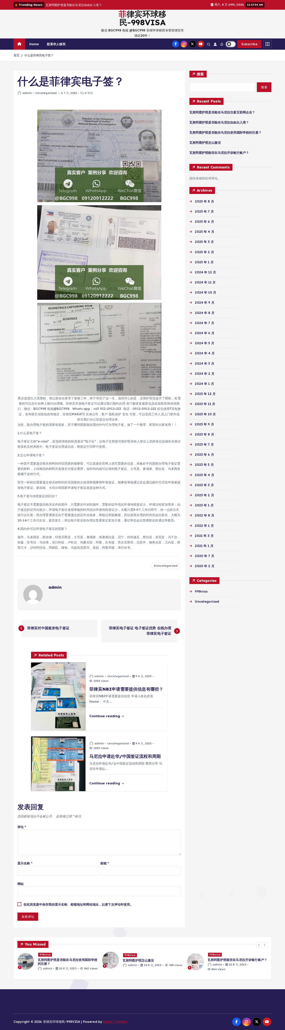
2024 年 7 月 (204, 323)
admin (27, 93)
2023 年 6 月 (204, 454)
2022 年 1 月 (204, 526)
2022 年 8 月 (204, 515)
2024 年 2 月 (204, 373)
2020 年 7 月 (204, 556)
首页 (16, 55)
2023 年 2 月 (204, 495)
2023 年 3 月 (204, 485)
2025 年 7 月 (204, 211)
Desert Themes (115, 1022)
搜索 (200, 74)
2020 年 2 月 (204, 566)
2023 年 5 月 (204, 465)
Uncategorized (46, 93)
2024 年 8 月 (204, 313)
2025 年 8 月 (204, 201)
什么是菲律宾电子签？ (39, 55)
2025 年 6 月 (204, 221)
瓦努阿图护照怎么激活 (205, 142)
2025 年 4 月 (204, 232)
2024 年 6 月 (204, 333)
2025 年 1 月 (204, 262)
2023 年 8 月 (204, 434)
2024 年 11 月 (205, 282)
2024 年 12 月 (205, 272)
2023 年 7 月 (204, 444)
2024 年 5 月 (204, 343)
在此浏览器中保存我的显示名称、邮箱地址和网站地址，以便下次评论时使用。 (78, 904)
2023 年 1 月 (204, 505)
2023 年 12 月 (205, 394)
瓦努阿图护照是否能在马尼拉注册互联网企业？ (222, 112)
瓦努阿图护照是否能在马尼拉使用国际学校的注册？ (225, 132)
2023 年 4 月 (204, 475)
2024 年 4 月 (205, 353)
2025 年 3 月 (204, 242)
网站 (20, 884)
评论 (21, 827)
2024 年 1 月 (204, 384)
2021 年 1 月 (204, 546)
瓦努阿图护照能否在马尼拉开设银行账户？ (219, 153)
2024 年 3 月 (204, 363)
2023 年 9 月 (204, 424)
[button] (259, 945)
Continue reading (105, 716)
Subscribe (249, 44)
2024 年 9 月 (204, 302)
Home (34, 44)
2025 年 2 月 (204, 252)
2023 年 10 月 (205, 414)
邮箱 (104, 863)
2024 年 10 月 (205, 292)
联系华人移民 (56, 44)
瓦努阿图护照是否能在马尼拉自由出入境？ (219, 122)
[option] (57, 960)
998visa (201, 591)
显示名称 (24, 863)
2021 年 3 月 (204, 536)
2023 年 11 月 (205, 404)
